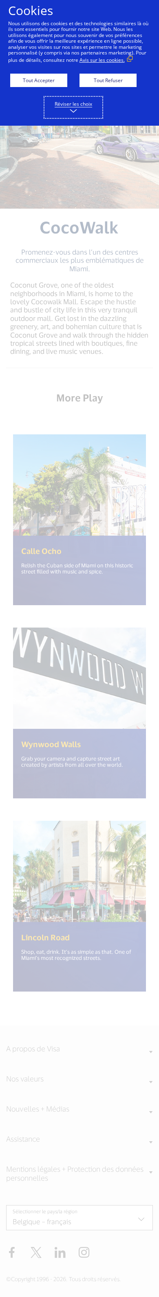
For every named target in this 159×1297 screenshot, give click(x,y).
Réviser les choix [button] (73, 103)
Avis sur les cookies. (102, 60)
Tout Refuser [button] (108, 80)
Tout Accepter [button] (39, 80)
